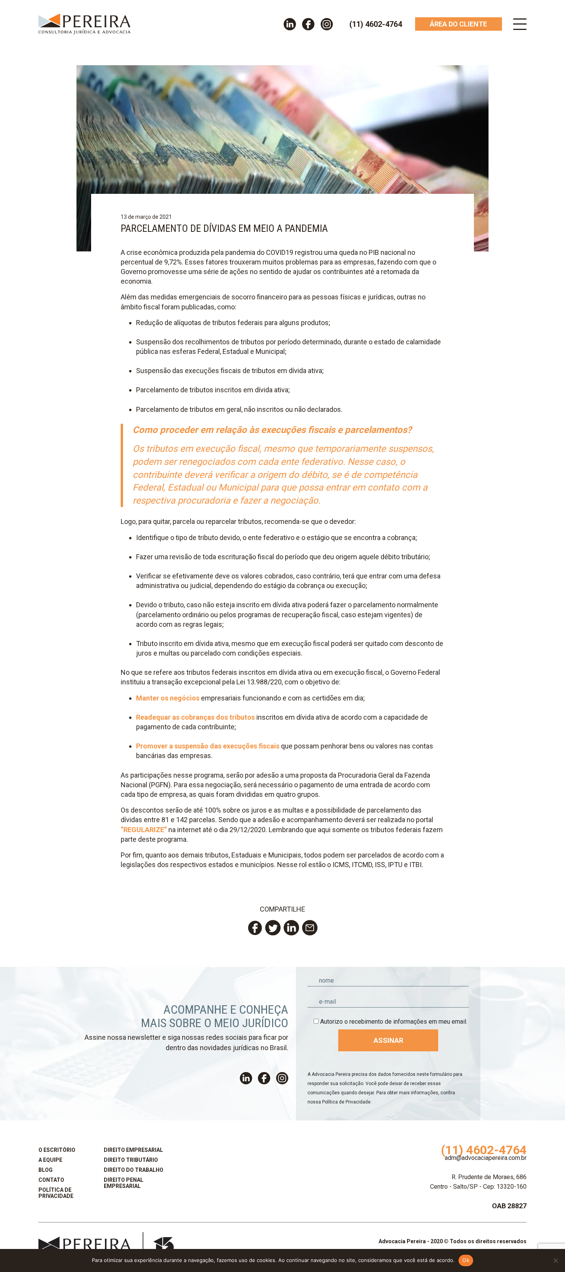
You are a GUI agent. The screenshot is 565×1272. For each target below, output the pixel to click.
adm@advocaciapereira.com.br (486, 1157)
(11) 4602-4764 (375, 24)
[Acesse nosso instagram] (327, 24)
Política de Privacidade (346, 1102)
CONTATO (51, 1180)
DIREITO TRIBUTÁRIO (131, 1160)
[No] (555, 1260)
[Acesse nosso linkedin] (290, 24)
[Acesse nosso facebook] (308, 24)
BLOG (45, 1170)
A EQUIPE (50, 1160)
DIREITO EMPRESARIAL (133, 1150)
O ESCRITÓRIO (56, 1150)
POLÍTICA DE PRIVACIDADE (55, 1193)
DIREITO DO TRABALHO (133, 1170)
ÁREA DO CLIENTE (458, 24)
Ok (465, 1260)
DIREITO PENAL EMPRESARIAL (123, 1183)
